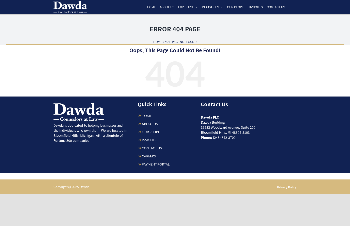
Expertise (186, 7)
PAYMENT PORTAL (156, 164)
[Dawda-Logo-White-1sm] (78, 104)
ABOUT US (150, 124)
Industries (210, 7)
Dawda (84, 187)
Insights (256, 7)
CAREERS (149, 156)
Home (151, 7)
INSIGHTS (149, 140)
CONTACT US (152, 148)
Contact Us (276, 7)
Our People (236, 7)
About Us (167, 7)
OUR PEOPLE (151, 132)
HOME (147, 116)
